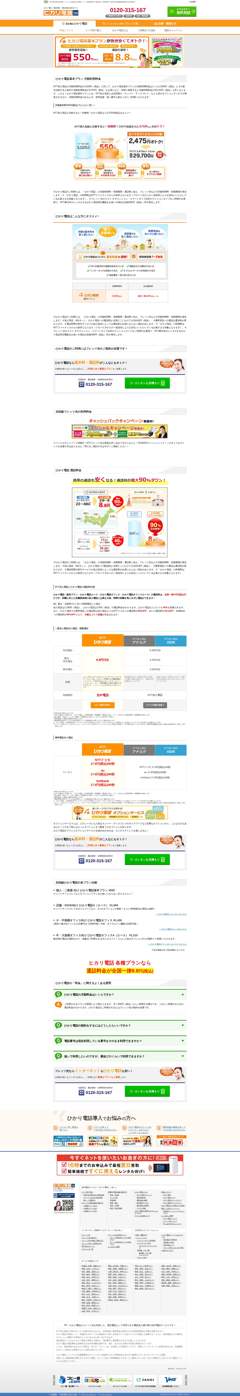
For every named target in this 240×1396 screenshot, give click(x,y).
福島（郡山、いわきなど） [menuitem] (92, 1283)
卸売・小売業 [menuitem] (114, 1205)
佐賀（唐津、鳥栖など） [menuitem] (170, 1269)
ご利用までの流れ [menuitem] (147, 30)
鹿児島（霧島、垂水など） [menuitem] (171, 1283)
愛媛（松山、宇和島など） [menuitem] (145, 1286)
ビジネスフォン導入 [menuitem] (144, 1243)
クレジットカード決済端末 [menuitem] (146, 1240)
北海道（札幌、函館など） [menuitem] (92, 1266)
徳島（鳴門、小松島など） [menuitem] (145, 1283)
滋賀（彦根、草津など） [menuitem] (117, 1297)
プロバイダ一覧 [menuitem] (87, 1249)
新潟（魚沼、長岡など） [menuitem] (91, 1305)
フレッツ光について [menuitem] (170, 1221)
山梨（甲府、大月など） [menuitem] (91, 1311)
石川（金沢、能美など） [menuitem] (117, 1280)
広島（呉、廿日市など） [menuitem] (144, 1266)
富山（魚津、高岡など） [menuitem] (117, 1283)
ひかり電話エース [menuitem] (169, 1197)
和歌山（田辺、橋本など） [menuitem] (118, 1300)
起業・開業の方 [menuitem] (141, 1235)
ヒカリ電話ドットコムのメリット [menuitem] (172, 1236)
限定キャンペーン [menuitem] (173, 30)
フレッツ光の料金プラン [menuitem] (117, 1235)
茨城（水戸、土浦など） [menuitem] (91, 1297)
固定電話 (76, 23)
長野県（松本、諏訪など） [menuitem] (92, 1308)
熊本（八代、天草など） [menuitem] (170, 1277)
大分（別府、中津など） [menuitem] (170, 1272)
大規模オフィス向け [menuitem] (90, 1211)
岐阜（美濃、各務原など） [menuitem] (118, 1269)
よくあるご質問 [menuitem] (167, 1216)
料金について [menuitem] (66, 30)
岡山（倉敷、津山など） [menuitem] (144, 1274)
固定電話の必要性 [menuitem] (143, 1205)
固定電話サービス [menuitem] (143, 1203)
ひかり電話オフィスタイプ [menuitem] (172, 1200)
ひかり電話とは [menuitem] (120, 30)
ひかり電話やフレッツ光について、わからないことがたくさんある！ (139, 1130)
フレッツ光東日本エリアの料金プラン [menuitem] (120, 1238)
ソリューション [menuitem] (141, 1238)
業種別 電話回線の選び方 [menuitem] (117, 1192)
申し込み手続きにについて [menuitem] (172, 1224)
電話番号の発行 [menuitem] (168, 1242)
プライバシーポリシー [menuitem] (88, 1394)
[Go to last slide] (54, 1380)
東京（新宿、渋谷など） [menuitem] (91, 1286)
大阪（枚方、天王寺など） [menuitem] (118, 1286)
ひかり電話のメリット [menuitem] (144, 1195)
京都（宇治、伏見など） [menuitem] (117, 1291)
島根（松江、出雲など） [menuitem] (144, 1272)
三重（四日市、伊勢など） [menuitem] (118, 1272)
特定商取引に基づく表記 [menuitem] (68, 1394)
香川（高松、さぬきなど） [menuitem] (145, 1280)
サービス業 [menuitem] (114, 1197)
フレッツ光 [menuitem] (86, 1235)
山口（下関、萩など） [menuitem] (143, 1277)
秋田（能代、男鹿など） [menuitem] (91, 1274)
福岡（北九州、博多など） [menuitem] (171, 1266)
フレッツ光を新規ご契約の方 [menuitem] (92, 1241)
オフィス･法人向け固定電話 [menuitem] (93, 1197)
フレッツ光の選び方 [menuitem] (89, 1238)
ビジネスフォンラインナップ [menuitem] (148, 1247)
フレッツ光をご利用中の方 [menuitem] (92, 1243)
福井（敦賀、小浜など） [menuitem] (117, 1277)
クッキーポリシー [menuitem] (106, 1394)
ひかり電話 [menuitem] (167, 1195)
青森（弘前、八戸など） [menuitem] (91, 1269)
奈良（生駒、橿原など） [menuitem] (117, 1294)
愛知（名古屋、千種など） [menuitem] (118, 1266)
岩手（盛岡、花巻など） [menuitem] (91, 1272)
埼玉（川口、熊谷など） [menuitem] (91, 1294)
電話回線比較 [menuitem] (141, 1197)
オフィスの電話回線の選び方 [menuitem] (92, 1203)
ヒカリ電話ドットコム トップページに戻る (63, 1189)
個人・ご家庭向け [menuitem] (89, 1200)
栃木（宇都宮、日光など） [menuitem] (92, 1300)
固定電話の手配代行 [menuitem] (170, 1239)
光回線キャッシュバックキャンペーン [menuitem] (174, 1212)
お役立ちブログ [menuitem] (167, 1250)
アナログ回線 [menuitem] (141, 1208)
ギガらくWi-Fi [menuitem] (142, 1257)
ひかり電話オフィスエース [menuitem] (172, 1203)
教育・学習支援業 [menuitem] (116, 1208)
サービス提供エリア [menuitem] (142, 1216)
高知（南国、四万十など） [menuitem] (145, 1288)
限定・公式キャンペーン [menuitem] (170, 1209)
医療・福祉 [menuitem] (114, 1203)
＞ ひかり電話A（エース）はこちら (171, 914)
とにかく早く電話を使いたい (68, 1128)
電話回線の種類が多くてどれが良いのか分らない (174, 1128)
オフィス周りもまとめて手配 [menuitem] (173, 1248)
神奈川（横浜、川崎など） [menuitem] (92, 1288)
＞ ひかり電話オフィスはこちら (173, 929)
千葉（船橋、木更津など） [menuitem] (92, 1291)
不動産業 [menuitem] (113, 1200)
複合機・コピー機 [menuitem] (143, 1250)
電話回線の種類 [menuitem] (142, 1200)
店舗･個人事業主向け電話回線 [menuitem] (93, 1195)
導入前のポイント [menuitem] (88, 1246)
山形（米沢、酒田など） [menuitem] (91, 1280)
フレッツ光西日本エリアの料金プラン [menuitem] (120, 1243)
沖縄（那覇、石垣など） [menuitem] (170, 1286)
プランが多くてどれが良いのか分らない (105, 1128)
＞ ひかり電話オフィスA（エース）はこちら (167, 944)
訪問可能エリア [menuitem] (168, 1245)
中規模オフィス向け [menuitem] (90, 1208)
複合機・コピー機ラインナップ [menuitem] (145, 1254)
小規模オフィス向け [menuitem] (90, 1206)
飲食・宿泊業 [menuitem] (114, 1195)
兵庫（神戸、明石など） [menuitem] (117, 1288)
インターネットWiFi (122, 23)
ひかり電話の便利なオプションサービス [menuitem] (146, 1212)
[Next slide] (186, 1380)
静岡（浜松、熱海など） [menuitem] (117, 1274)
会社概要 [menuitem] (193, 1)
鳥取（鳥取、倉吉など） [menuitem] (144, 1269)
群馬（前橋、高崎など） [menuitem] (91, 1303)
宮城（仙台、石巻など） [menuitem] (91, 1277)
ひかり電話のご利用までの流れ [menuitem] (173, 1206)
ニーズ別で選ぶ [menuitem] (93, 30)
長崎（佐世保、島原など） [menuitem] (171, 1274)
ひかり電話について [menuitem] (170, 1218)
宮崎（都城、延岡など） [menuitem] (170, 1280)
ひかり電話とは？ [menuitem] (141, 1192)
